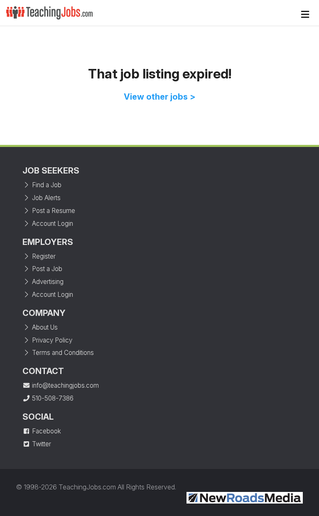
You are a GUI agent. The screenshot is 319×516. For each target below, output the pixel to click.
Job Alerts (45, 198)
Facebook (45, 431)
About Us (44, 327)
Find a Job (45, 185)
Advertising (47, 282)
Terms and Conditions (62, 353)
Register (43, 256)
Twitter (40, 444)
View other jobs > (160, 97)
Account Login (51, 223)
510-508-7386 (52, 398)
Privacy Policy (51, 340)
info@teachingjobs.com (64, 385)
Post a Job (46, 269)
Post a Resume (52, 211)
